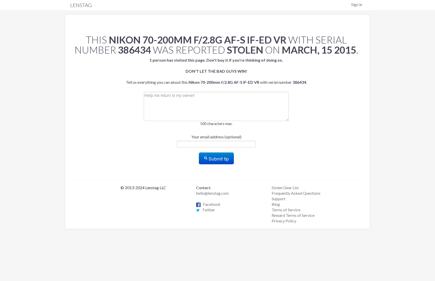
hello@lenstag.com (212, 193)
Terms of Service (286, 209)
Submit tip (218, 158)
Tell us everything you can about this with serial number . (216, 71)
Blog (276, 204)
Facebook (211, 204)
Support (278, 198)
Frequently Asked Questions (296, 193)
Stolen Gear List (285, 187)
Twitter (207, 209)
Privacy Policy (284, 220)
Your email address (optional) (216, 136)
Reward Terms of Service (293, 215)
